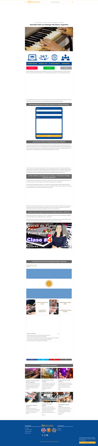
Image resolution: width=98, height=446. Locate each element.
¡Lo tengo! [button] (87, 442)
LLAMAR (66, 68)
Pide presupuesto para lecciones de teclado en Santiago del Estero (38, 335)
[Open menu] (25, 2)
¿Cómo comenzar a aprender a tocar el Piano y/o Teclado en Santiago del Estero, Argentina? (43, 337)
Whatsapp (59, 430)
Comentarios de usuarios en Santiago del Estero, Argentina (37, 340)
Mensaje (37, 117)
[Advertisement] (49, 13)
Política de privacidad (28, 429)
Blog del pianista (28, 433)
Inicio (35, 22)
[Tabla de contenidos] (58, 334)
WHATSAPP (49, 68)
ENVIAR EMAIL (32, 68)
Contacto (59, 428)
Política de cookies (28, 431)
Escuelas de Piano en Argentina (42, 22)
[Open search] (72, 2)
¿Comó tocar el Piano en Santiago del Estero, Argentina (36, 336)
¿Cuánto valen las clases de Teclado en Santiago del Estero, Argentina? (39, 339)
